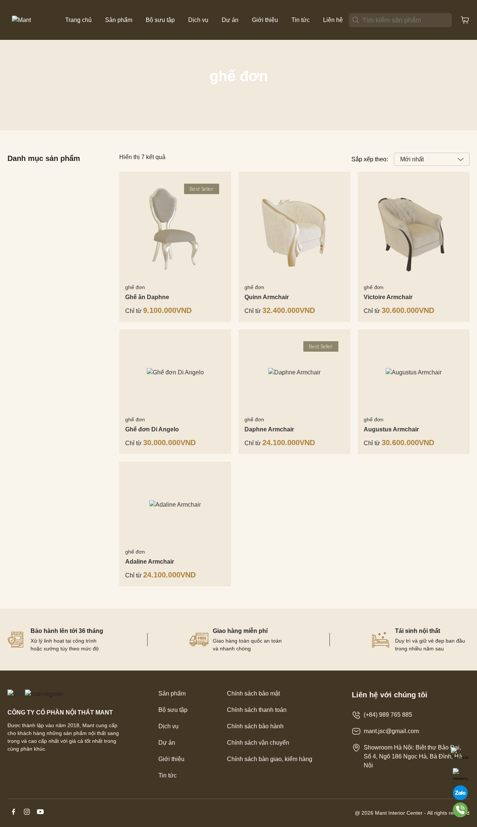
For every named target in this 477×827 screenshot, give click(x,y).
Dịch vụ (198, 20)
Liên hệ (333, 20)
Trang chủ (78, 20)
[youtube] (40, 815)
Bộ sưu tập (160, 20)
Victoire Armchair (388, 297)
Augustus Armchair (391, 429)
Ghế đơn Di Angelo (152, 429)
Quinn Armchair (266, 297)
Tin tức (300, 20)
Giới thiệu (265, 20)
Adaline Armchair (149, 561)
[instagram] (27, 815)
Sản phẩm (118, 20)
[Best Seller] (294, 372)
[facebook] (14, 815)
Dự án (230, 20)
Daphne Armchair (269, 429)
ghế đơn (135, 287)
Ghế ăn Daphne (147, 297)
